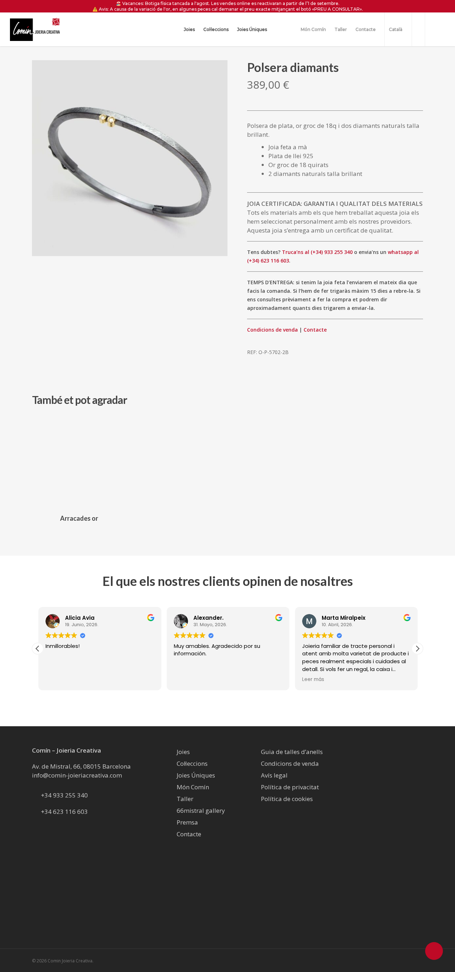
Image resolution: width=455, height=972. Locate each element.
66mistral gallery (201, 810)
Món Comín (193, 787)
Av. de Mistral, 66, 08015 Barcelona (81, 766)
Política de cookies (287, 799)
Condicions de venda (272, 329)
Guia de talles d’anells (292, 752)
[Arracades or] (79, 461)
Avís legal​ (274, 775)
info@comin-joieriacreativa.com (77, 775)
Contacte (315, 329)
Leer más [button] (313, 679)
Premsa (187, 822)
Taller (185, 799)
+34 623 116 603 (64, 811)
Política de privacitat (290, 787)
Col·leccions (192, 763)
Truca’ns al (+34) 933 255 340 (317, 252)
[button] (417, 648)
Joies (183, 752)
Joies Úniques (196, 775)
